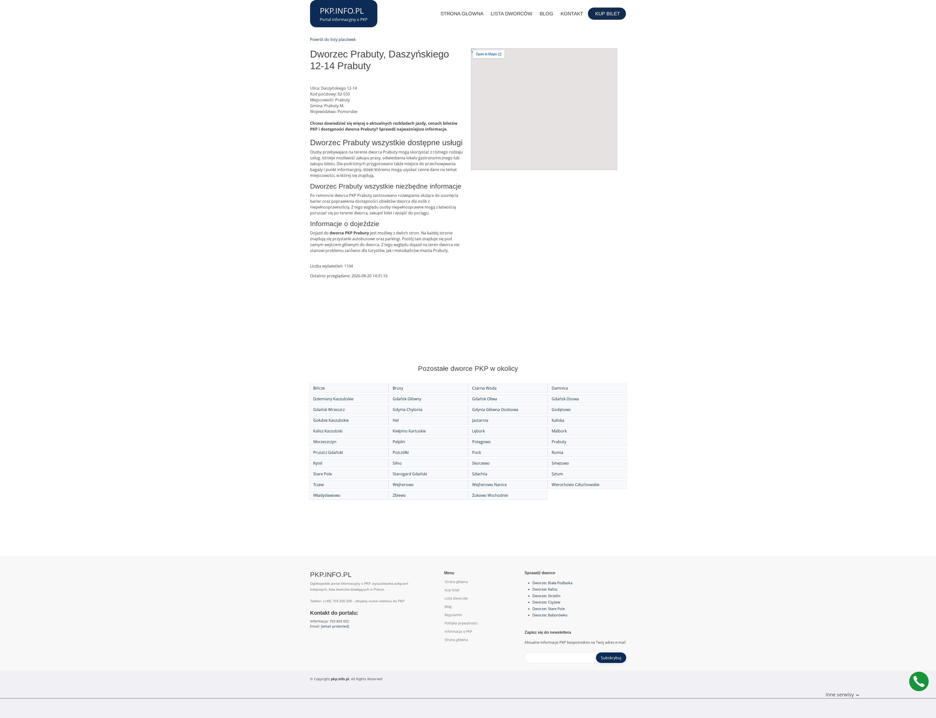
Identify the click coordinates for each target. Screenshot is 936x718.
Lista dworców (511, 13)
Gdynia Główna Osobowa (495, 409)
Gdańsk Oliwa (484, 399)
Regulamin (453, 615)
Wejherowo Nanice (489, 484)
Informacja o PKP (458, 631)
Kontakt (572, 13)
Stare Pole (322, 474)
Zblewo (399, 495)
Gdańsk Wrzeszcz (329, 409)
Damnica (560, 388)
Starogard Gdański (410, 474)
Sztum (557, 474)
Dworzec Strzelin (546, 595)
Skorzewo (481, 463)
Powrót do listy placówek (333, 39)
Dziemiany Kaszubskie (333, 399)
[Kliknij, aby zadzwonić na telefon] (919, 681)
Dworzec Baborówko (549, 615)
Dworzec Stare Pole (548, 608)
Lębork (478, 431)
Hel (396, 420)
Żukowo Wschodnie (490, 495)
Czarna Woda (484, 388)
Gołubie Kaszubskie (331, 420)
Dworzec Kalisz (544, 589)
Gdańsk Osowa (565, 399)
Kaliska (558, 420)
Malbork (559, 431)
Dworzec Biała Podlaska (552, 582)
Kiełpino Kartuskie (409, 431)
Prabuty (559, 441)
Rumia (557, 452)
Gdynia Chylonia (407, 409)
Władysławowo (326, 495)
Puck (476, 452)
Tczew (318, 484)
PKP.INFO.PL (342, 10)
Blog (546, 13)
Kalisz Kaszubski (327, 431)
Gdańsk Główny (407, 399)
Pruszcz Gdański (328, 452)
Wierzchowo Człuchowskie (575, 484)
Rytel (317, 463)
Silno (397, 463)
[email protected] (335, 626)
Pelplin (399, 441)
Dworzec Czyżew (546, 602)
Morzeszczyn (324, 441)
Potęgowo (481, 441)
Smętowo (560, 463)
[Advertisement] (468, 326)
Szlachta (479, 474)
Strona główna (461, 13)
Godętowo (561, 409)
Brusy (398, 388)
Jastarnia (480, 420)
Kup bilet (607, 13)
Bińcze (319, 388)
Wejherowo (403, 484)
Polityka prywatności (461, 623)
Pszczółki (401, 452)
